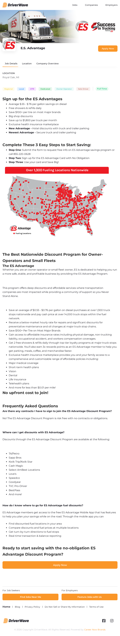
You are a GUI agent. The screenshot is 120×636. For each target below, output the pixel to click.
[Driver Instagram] (112, 621)
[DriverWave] (16, 622)
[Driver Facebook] (103, 621)
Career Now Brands (94, 629)
